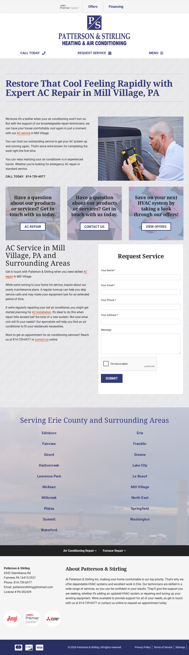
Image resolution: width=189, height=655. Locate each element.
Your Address (109, 315)
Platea (49, 508)
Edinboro (49, 433)
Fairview (49, 444)
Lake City (140, 465)
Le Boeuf (140, 476)
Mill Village (140, 487)
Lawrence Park (49, 476)
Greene (140, 454)
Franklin (139, 444)
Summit (49, 519)
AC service (23, 133)
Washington (140, 519)
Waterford (49, 530)
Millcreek (49, 498)
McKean (49, 487)
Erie (140, 433)
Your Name (108, 270)
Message (106, 329)
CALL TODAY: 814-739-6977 (25, 176)
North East (140, 498)
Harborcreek (49, 465)
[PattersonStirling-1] (94, 16)
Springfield (140, 508)
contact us (42, 339)
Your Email (108, 285)
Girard (49, 454)
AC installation (41, 312)
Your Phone (108, 300)
